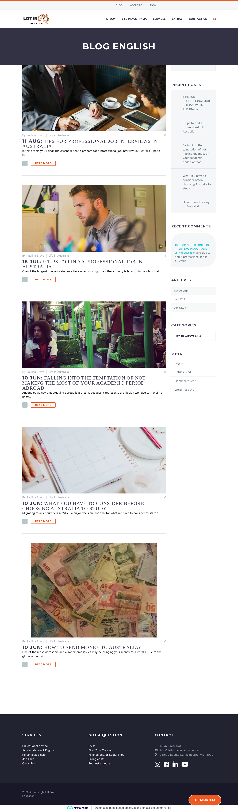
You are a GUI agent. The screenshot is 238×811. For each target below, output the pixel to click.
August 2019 (181, 291)
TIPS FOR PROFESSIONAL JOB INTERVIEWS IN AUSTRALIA (196, 103)
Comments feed (185, 381)
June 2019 (180, 307)
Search (212, 68)
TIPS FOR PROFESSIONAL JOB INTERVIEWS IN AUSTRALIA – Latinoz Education (192, 249)
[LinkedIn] (89, 5)
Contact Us (198, 18)
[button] (25, 163)
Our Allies (28, 763)
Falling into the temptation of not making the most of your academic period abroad (196, 153)
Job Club (28, 759)
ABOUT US (136, 5)
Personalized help (34, 754)
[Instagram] (94, 5)
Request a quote (99, 763)
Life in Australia (58, 135)
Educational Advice (35, 746)
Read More (43, 163)
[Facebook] (83, 5)
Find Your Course (100, 750)
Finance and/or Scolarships (106, 754)
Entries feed (183, 372)
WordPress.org (184, 389)
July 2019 (179, 299)
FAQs (153, 5)
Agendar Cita (204, 800)
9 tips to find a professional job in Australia (195, 127)
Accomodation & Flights (38, 750)
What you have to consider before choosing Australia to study (197, 182)
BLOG (119, 5)
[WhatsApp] (99, 5)
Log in (179, 363)
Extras (177, 18)
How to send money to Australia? (196, 204)
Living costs (96, 759)
